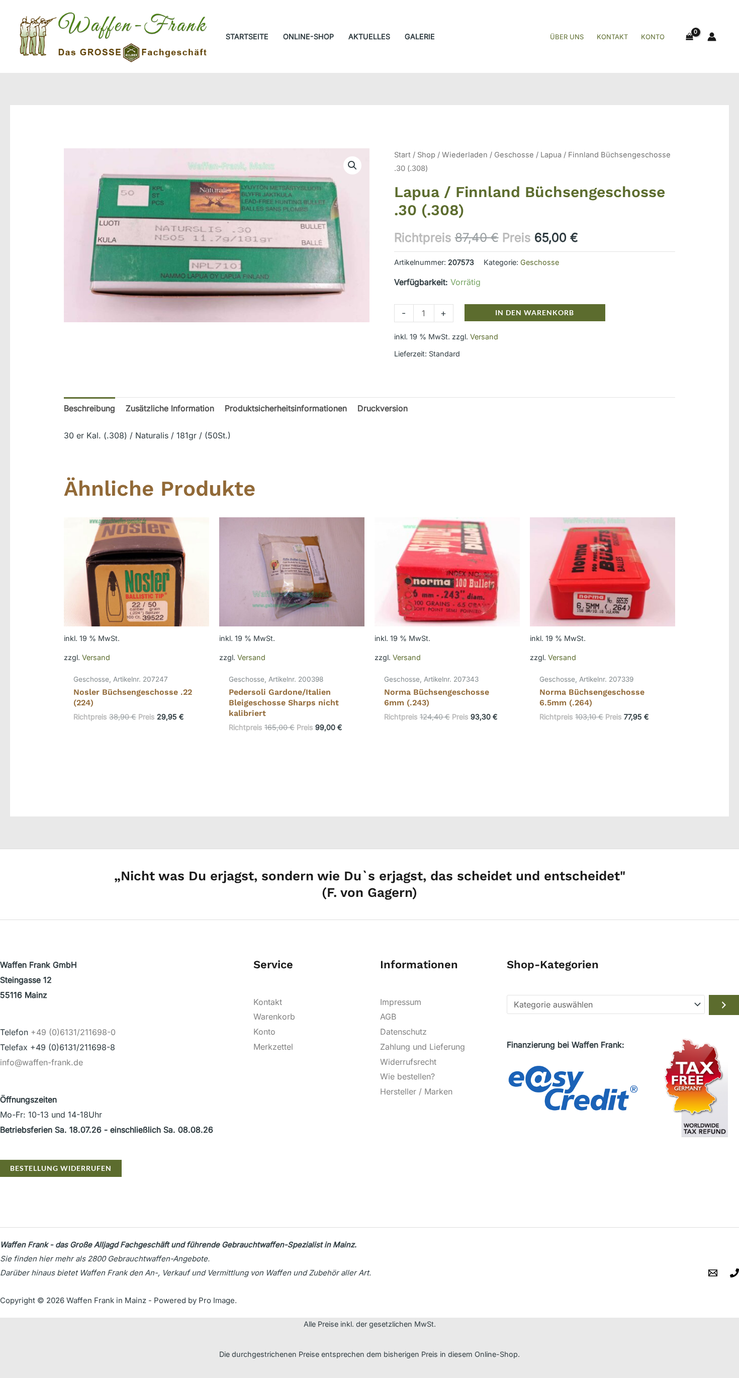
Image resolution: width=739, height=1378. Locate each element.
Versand (484, 336)
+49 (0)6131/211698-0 (73, 1032)
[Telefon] (734, 1272)
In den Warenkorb (534, 312)
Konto (264, 1032)
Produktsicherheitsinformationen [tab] (286, 408)
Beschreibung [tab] (89, 408)
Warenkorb (274, 1017)
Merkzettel (273, 1047)
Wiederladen (465, 154)
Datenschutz (403, 1032)
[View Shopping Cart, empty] (689, 37)
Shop (426, 154)
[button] (352, 165)
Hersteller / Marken (416, 1091)
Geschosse (514, 154)
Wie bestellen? (407, 1076)
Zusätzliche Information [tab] (170, 408)
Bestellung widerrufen (61, 1168)
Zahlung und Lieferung (422, 1047)
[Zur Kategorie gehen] (724, 1005)
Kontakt (267, 1002)
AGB (388, 1017)
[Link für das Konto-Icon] (711, 36)
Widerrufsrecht (408, 1062)
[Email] (712, 1272)
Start (402, 154)
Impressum (400, 1002)
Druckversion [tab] (382, 408)
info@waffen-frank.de (41, 1062)
